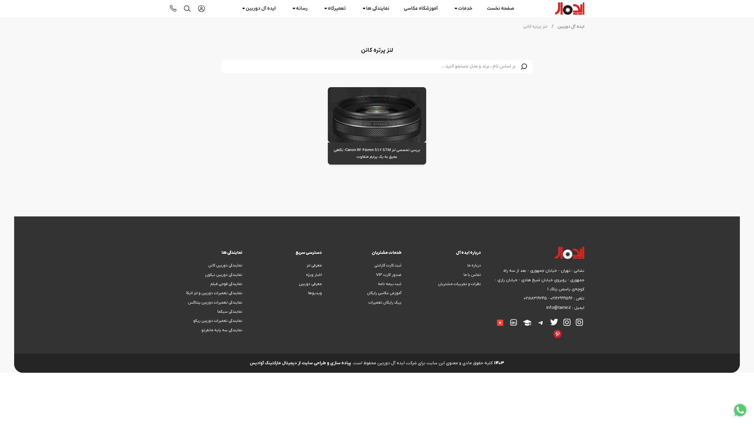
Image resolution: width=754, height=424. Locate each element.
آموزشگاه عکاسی (421, 8)
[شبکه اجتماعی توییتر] (554, 322)
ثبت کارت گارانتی (387, 265)
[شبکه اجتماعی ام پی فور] (532, 329)
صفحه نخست (500, 8)
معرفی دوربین (310, 283)
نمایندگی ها (377, 8)
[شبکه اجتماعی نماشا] (537, 329)
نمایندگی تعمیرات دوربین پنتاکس (215, 302)
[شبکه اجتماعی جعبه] (542, 329)
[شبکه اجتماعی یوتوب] (500, 322)
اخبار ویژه (314, 274)
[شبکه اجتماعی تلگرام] (540, 322)
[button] (524, 66)
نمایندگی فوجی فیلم (226, 283)
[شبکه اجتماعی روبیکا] (572, 329)
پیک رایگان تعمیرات (384, 302)
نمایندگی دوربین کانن (225, 265)
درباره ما (474, 265)
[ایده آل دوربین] (569, 8)
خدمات (465, 8)
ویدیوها (315, 293)
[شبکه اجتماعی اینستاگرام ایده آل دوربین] (579, 322)
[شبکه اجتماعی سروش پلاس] (582, 329)
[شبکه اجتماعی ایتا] (485, 318)
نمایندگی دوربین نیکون (223, 274)
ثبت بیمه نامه (389, 283)
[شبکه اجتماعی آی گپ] (490, 318)
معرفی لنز (314, 265)
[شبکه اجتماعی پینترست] (557, 333)
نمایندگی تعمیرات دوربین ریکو (217, 320)
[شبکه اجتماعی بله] (577, 329)
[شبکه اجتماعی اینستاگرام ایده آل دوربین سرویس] (567, 322)
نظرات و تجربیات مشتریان (459, 283)
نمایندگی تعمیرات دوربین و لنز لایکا (214, 293)
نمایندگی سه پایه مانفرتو (221, 330)
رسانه (301, 8)
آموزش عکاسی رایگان (384, 293)
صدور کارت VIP (388, 274)
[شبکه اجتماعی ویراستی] (567, 329)
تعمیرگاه (337, 8)
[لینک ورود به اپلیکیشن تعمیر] (201, 8)
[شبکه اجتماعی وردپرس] (526, 329)
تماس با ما (472, 274)
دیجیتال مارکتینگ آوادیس (273, 363)
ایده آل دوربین (261, 8)
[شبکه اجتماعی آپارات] (527, 322)
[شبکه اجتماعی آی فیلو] (548, 329)
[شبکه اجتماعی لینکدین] (513, 322)
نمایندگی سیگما (229, 311)
